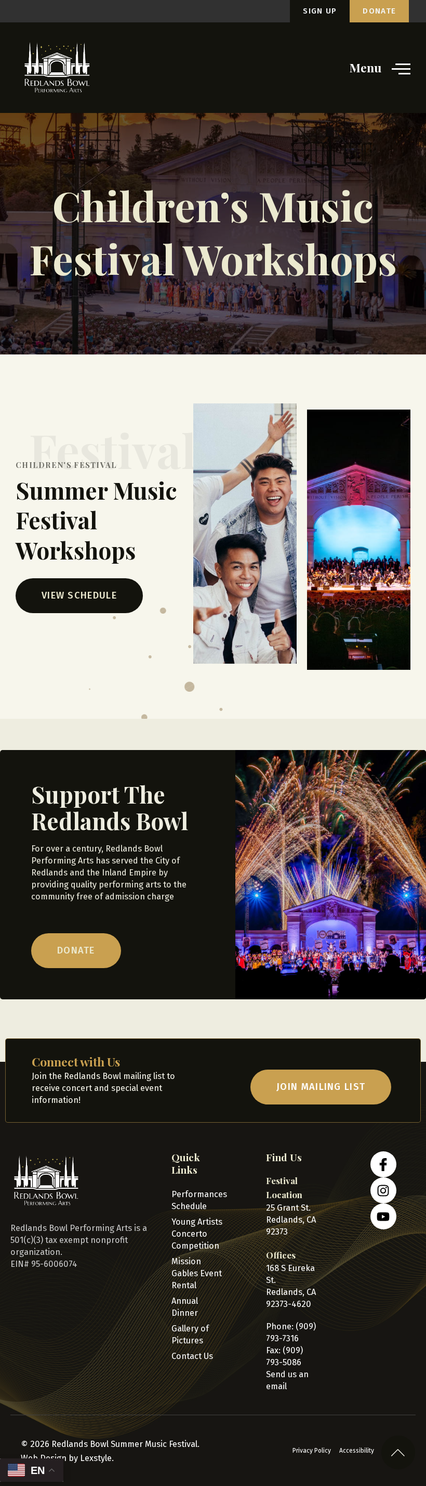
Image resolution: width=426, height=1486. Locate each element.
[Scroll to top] (398, 1452)
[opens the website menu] (401, 68)
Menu (365, 67)
